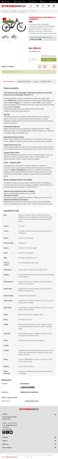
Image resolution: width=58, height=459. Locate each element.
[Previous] (4, 25)
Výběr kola (5, 444)
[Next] (23, 25)
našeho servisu (34, 39)
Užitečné (4, 440)
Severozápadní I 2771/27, (9, 417)
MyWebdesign (48, 454)
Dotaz (36, 81)
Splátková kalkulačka (24, 81)
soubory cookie (33, 454)
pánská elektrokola (31, 401)
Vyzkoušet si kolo (46, 81)
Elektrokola (14, 10)
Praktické (5, 437)
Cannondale (33, 10)
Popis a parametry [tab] (9, 81)
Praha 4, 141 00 (6, 419)
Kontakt (4, 414)
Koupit (48, 59)
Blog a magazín (6, 447)
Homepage (4, 10)
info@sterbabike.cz (11, 425)
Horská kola (23, 10)
